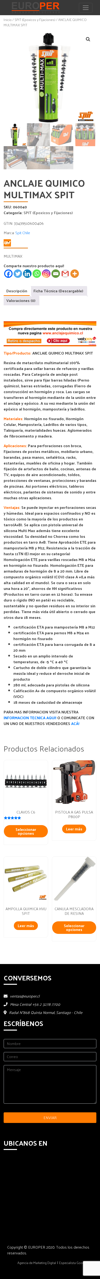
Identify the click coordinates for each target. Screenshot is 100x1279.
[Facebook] (8, 273)
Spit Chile (22, 232)
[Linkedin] (27, 273)
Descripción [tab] (16, 290)
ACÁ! (75, 723)
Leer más (74, 828)
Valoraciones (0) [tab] (20, 300)
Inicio (8, 19)
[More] (74, 273)
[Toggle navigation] (85, 8)
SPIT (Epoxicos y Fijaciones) (35, 19)
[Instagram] (46, 273)
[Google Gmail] (65, 273)
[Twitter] (18, 273)
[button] (88, 39)
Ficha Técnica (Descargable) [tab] (58, 290)
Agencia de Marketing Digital (36, 1262)
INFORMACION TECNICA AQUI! (30, 717)
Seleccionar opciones (26, 831)
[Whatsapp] (37, 273)
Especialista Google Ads (76, 1262)
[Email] (55, 273)
